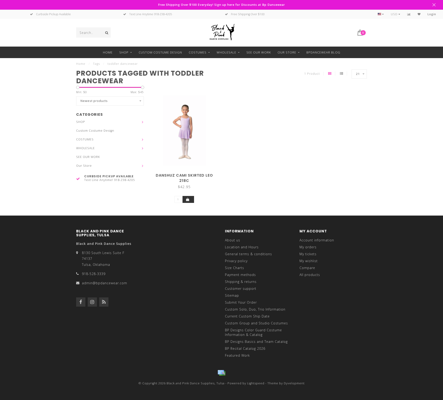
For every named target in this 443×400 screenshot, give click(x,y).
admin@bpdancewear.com (104, 283)
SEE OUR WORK (258, 52)
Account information (316, 240)
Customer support (240, 288)
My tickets (308, 254)
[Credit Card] (221, 372)
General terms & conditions (248, 254)
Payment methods (240, 275)
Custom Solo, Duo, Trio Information (255, 309)
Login (432, 14)
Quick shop (186, 174)
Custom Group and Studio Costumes (256, 323)
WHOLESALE (226, 52)
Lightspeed (255, 383)
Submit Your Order (241, 302)
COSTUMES (198, 52)
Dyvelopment (294, 383)
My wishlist (308, 261)
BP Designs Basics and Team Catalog (256, 341)
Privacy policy (236, 261)
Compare (307, 268)
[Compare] (409, 14)
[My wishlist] (419, 14)
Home (108, 52)
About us (232, 240)
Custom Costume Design (160, 52)
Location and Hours (242, 247)
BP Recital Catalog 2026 (245, 348)
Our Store (287, 52)
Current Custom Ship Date (247, 316)
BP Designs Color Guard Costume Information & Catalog (253, 332)
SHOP (124, 52)
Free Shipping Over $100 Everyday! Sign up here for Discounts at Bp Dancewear (221, 5)
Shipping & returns (241, 281)
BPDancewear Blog (323, 52)
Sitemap (232, 295)
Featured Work (237, 355)
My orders (308, 247)
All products (309, 275)
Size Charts (234, 268)
